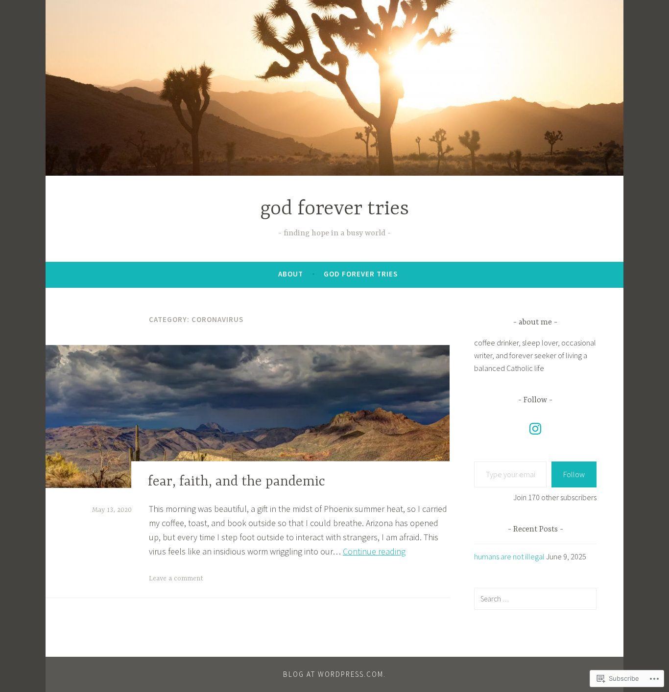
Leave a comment (176, 578)
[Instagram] (535, 429)
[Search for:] (535, 598)
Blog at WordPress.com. (334, 674)
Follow (574, 474)
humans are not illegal (509, 556)
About (290, 273)
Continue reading (374, 551)
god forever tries (334, 209)
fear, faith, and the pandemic (236, 482)
